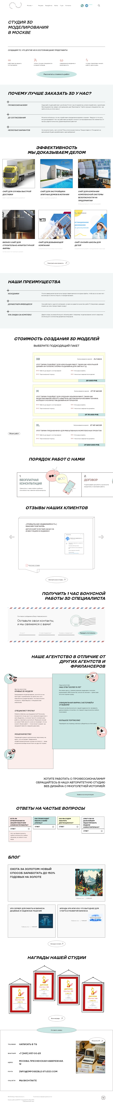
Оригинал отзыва (34, 565)
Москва (29, 5)
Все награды (55, 1018)
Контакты (68, 5)
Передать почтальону (87, 633)
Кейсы (56, 5)
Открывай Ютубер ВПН (27, 1100)
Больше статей (56, 944)
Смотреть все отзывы (55, 580)
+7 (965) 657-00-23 (30, 1053)
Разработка (48, 5)
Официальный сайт (28, 1101)
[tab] (16, 433)
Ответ (13, 829)
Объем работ (14, 433)
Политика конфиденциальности (42, 1096)
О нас (61, 5)
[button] (101, 537)
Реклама (40, 5)
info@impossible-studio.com (38, 1071)
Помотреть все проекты (55, 263)
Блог (82, 898)
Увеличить (19, 1001)
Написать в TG (28, 1044)
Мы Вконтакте (28, 1080)
